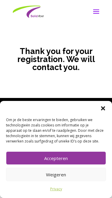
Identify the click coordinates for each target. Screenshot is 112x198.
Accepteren (56, 158)
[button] (103, 108)
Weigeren (56, 175)
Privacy (56, 188)
